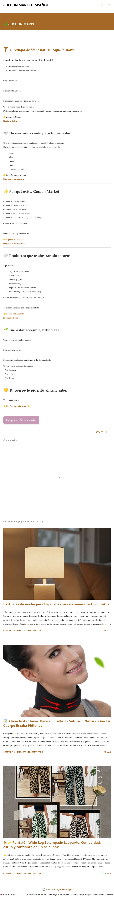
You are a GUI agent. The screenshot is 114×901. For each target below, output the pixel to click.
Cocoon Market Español (26, 5)
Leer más (106, 630)
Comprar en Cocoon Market (21, 420)
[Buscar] (102, 5)
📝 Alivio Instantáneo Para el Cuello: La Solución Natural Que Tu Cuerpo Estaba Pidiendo (56, 723)
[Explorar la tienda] (11, 121)
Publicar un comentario (30, 630)
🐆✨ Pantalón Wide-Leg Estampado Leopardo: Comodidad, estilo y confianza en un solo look (52, 844)
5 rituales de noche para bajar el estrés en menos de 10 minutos (56, 604)
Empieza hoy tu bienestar (16, 406)
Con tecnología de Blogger (59, 889)
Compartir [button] (101, 431)
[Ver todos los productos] (13, 179)
